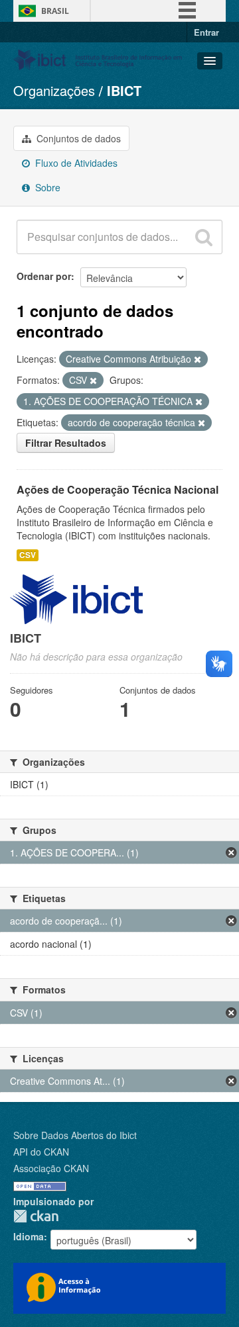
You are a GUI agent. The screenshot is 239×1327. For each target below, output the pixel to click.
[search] (203, 237)
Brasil (55, 11)
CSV (27, 555)
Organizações (54, 90)
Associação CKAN (51, 1168)
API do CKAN (41, 1151)
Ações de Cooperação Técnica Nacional (117, 489)
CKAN (35, 1216)
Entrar (206, 32)
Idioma (28, 1236)
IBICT (124, 90)
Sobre (46, 187)
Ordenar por (44, 276)
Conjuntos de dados (77, 138)
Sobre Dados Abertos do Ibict (75, 1135)
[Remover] (197, 359)
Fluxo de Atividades (75, 162)
